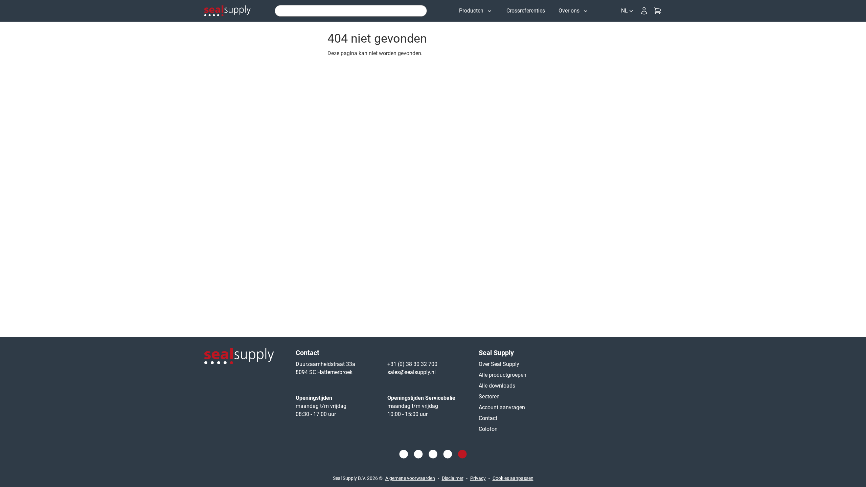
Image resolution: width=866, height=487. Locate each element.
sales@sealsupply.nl (411, 372)
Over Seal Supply (499, 364)
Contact (488, 418)
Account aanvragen (502, 407)
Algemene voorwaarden (410, 478)
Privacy (478, 478)
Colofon (488, 429)
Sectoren (489, 396)
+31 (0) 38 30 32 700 (412, 364)
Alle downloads (497, 385)
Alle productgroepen (502, 375)
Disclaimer (452, 478)
